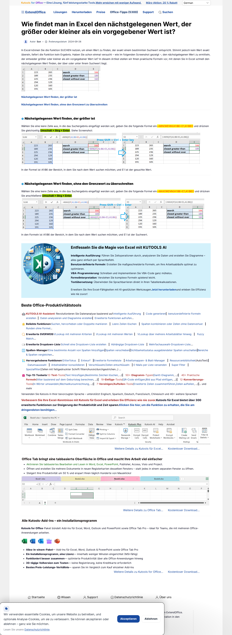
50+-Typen (139, 375)
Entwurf (85, 360)
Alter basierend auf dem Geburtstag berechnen (65, 379)
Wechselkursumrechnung (74, 383)
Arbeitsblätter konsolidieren (67, 364)
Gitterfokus (69, 360)
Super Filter (178, 364)
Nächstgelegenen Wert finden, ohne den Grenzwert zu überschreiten (64, 104)
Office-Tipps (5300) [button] (124, 12)
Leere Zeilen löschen (124, 323)
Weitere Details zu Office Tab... (143, 510)
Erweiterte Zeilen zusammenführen (154, 383)
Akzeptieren (128, 618)
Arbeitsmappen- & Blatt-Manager (145, 360)
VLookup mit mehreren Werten (114, 334)
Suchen (167, 12)
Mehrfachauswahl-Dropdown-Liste (169, 344)
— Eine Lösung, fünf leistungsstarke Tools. (81, 2)
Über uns (165, 597)
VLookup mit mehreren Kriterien (73, 334)
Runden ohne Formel (38, 328)
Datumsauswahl (37, 364)
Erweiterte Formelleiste (107, 360)
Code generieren (156, 313)
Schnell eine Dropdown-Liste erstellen (83, 344)
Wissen (66, 597)
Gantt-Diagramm (164, 375)
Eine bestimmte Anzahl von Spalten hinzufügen (76, 350)
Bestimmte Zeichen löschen (101, 375)
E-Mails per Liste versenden (150, 364)
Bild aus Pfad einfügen (159, 379)
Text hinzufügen (75, 375)
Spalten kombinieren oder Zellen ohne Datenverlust (172, 323)
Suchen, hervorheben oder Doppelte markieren (79, 323)
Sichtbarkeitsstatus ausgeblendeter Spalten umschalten (164, 350)
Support (148, 12)
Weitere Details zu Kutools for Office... (138, 571)
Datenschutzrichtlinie (128, 597)
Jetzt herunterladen (164, 289)
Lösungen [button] (60, 12)
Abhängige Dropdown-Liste (127, 344)
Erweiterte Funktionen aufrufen (113, 318)
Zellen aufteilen (185, 383)
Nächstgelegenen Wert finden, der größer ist (49, 96)
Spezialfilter (33, 369)
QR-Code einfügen (134, 379)
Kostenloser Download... (184, 448)
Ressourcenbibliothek (182, 360)
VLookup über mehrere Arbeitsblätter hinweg (164, 334)
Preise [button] (100, 12)
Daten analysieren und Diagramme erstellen (66, 318)
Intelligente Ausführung (127, 313)
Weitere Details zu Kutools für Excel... (139, 448)
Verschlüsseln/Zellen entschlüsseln (109, 364)
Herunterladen (82, 12)
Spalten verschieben (117, 350)
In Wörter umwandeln (46, 383)
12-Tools (56, 375)
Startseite (38, 597)
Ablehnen (151, 618)
